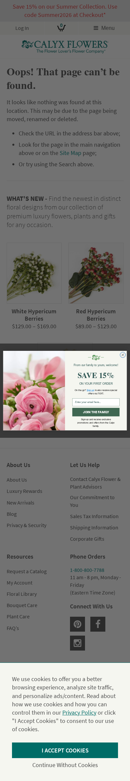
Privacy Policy (79, 712)
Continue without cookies (65, 765)
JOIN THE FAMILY (96, 412)
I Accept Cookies (65, 750)
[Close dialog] (123, 355)
